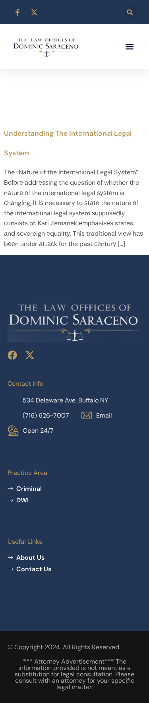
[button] (130, 12)
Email (104, 415)
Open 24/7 (38, 430)
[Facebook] (12, 355)
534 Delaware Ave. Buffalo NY (65, 400)
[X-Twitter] (30, 355)
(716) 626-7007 (46, 415)
